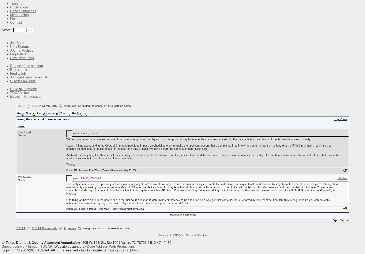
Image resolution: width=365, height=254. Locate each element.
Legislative (18, 54)
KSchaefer (24, 177)
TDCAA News (20, 93)
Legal (125, 250)
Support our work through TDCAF (27, 246)
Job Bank (17, 43)
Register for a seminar (26, 66)
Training (16, 3)
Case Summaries (23, 11)
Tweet (21, 126)
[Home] (4, 36)
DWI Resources (22, 58)
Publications (19, 7)
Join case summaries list (28, 77)
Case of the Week (23, 89)
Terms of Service (196, 235)
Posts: (71, 170)
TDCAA (20, 105)
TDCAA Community (44, 105)
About (136, 250)
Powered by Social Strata (183, 214)
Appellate (70, 105)
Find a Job (18, 73)
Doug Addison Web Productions (111, 246)
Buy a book (18, 69)
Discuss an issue (23, 81)
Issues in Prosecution (26, 96)
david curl (24, 132)
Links (14, 19)
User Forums (20, 46)
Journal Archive (21, 50)
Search (7, 30)
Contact (16, 22)
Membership (19, 15)
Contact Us (165, 235)
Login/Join (340, 119)
